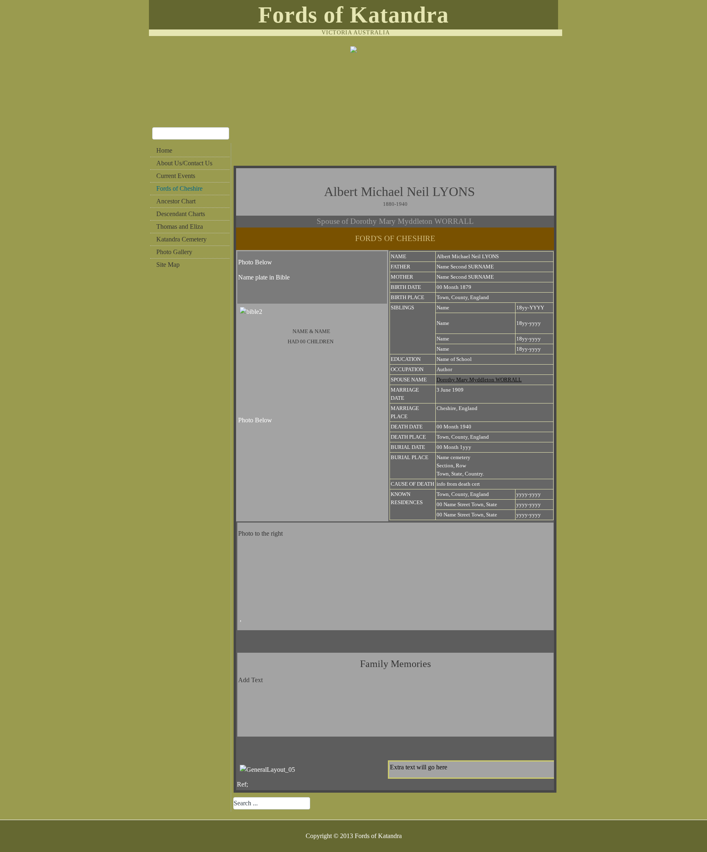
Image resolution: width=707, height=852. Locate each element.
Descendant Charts (180, 213)
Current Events (175, 175)
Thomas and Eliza (179, 226)
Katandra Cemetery (181, 239)
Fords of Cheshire (179, 188)
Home (164, 150)
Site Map (168, 264)
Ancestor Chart (176, 201)
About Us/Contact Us (184, 163)
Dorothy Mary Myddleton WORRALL (479, 379)
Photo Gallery (174, 251)
